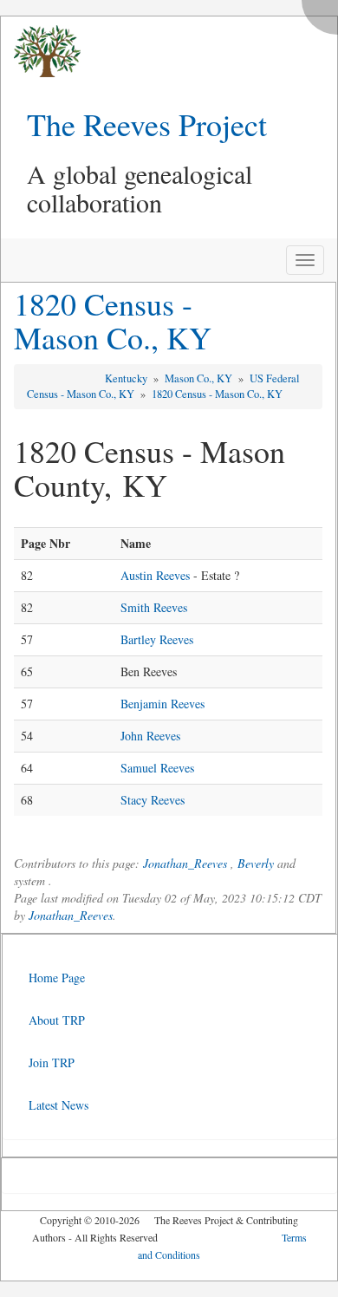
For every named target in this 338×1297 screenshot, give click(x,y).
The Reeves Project (147, 124)
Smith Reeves (153, 607)
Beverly (255, 863)
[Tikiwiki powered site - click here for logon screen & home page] (41, 51)
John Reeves (150, 735)
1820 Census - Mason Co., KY (112, 321)
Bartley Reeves (156, 639)
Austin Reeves (155, 575)
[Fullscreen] (324, 12)
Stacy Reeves (152, 800)
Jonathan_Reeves (185, 863)
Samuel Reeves (157, 767)
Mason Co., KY (200, 378)
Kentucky (127, 378)
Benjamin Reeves (162, 703)
